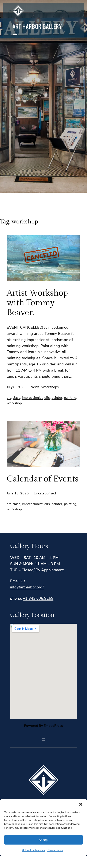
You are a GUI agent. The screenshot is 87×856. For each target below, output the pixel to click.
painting (70, 397)
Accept (43, 840)
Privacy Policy (55, 850)
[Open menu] (15, 33)
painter (57, 397)
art (9, 397)
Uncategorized (45, 493)
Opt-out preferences (33, 850)
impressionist (32, 397)
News (35, 387)
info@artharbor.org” (27, 587)
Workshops (50, 387)
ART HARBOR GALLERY (37, 26)
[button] (81, 804)
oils (47, 397)
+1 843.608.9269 (38, 598)
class (16, 397)
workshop (14, 403)
